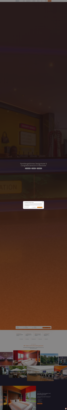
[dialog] (33, 205)
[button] (26, 207)
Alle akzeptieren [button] (40, 207)
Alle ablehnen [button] (34, 207)
